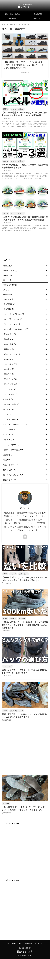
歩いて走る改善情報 (25, 948)
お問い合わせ (28, 943)
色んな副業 (37, 14)
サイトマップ (39, 943)
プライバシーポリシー (14, 943)
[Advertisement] (25, 749)
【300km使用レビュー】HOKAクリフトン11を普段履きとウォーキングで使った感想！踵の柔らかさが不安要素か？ (25, 625)
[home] (25, 536)
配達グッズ (37, 18)
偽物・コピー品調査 (12, 14)
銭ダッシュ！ (25, 6)
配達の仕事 (12, 18)
